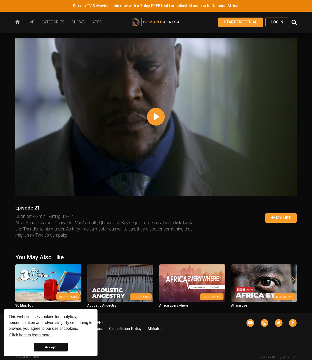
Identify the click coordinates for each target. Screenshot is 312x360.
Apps (99, 321)
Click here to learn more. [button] (30, 335)
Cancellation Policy (125, 328)
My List (283, 217)
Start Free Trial (240, 22)
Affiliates (155, 328)
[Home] (19, 22)
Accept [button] (51, 347)
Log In (277, 22)
